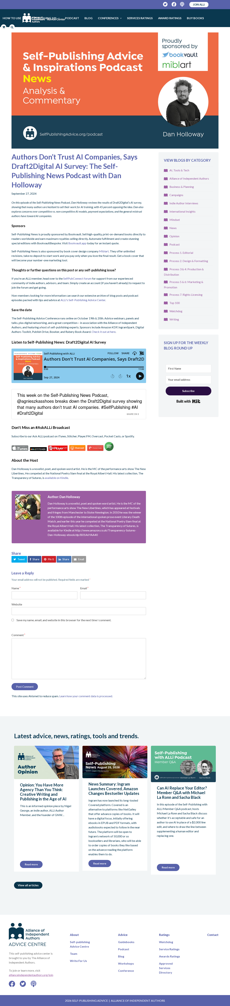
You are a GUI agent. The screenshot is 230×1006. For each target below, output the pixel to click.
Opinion (174, 236)
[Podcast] (182, 4)
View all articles (28, 885)
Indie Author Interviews (183, 203)
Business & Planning (181, 186)
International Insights (182, 211)
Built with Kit (188, 401)
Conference (126, 970)
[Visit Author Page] (27, 507)
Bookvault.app (77, 243)
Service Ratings (169, 949)
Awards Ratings (169, 956)
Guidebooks (126, 942)
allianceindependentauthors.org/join (31, 975)
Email (84, 588)
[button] (19, 559)
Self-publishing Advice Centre (80, 944)
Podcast (174, 244)
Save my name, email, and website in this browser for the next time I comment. (64, 620)
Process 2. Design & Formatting (188, 261)
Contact (212, 934)
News (173, 228)
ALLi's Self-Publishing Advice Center (83, 300)
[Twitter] (165, 4)
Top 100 (174, 303)
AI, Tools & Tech (179, 170)
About (74, 934)
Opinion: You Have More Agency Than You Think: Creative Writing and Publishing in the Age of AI (43, 792)
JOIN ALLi (199, 4)
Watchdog (175, 311)
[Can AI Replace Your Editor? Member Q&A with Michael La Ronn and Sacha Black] (183, 780)
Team (73, 953)
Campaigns (176, 195)
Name (16, 588)
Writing (174, 319)
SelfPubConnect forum (77, 278)
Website (17, 604)
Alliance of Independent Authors (189, 178)
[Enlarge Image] (115, 90)
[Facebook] (174, 4)
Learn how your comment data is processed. (86, 696)
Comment (18, 635)
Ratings (164, 934)
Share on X (133, 414)
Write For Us (78, 960)
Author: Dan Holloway (64, 497)
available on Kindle (56, 477)
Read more (31, 864)
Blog (121, 956)
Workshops (126, 963)
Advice (123, 934)
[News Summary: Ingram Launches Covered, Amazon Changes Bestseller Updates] (114, 776)
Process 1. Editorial (181, 252)
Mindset (174, 219)
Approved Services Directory (166, 968)
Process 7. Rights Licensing (186, 294)
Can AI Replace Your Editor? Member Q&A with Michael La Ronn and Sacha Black (182, 793)
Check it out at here (104, 331)
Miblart (104, 251)
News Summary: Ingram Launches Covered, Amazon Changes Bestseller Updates (113, 789)
